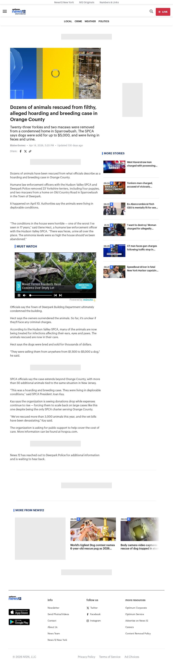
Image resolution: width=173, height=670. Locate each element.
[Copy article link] (30, 151)
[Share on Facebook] (20, 151)
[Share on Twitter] (25, 151)
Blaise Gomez (18, 145)
